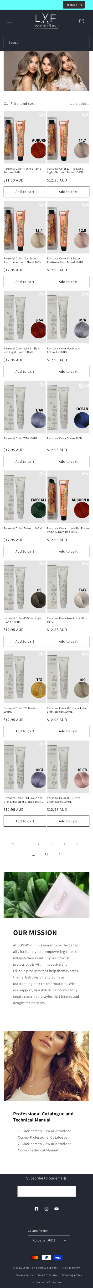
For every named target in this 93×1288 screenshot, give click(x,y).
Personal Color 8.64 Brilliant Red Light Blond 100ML (22, 350)
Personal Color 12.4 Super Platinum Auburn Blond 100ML (23, 260)
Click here (30, 1131)
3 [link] (52, 844)
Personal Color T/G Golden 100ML (21, 710)
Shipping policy (72, 1275)
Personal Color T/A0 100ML (21, 438)
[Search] (84, 42)
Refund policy (71, 1267)
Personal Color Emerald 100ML (23, 528)
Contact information (49, 1282)
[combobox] (46, 42)
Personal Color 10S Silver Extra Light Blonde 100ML (67, 710)
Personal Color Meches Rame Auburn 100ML (22, 170)
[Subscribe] (70, 1191)
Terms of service (48, 1275)
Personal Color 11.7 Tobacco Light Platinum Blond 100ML (65, 170)
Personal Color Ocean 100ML (65, 438)
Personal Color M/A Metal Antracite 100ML (63, 350)
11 (46, 854)
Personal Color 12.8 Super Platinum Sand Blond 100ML (65, 260)
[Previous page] (13, 844)
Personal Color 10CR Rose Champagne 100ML (63, 799)
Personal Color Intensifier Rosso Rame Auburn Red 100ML (68, 530)
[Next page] (59, 854)
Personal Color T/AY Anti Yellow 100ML (67, 620)
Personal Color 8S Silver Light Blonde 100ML (23, 620)
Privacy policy (24, 1275)
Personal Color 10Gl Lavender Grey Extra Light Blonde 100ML (23, 799)
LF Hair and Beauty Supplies (40, 1267)
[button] (9, 21)
